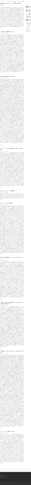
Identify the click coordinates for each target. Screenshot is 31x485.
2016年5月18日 (1, 192)
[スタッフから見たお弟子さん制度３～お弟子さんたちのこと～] (27, 6)
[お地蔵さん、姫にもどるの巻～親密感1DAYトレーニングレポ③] (27, 10)
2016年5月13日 (1, 204)
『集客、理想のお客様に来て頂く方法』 (7, 76)
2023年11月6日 (28, 18)
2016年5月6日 (1, 353)
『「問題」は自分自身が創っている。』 (7, 31)
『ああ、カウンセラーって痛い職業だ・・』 (8, 190)
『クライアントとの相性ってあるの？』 (8, 431)
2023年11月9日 (28, 15)
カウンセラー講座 (6, 192)
